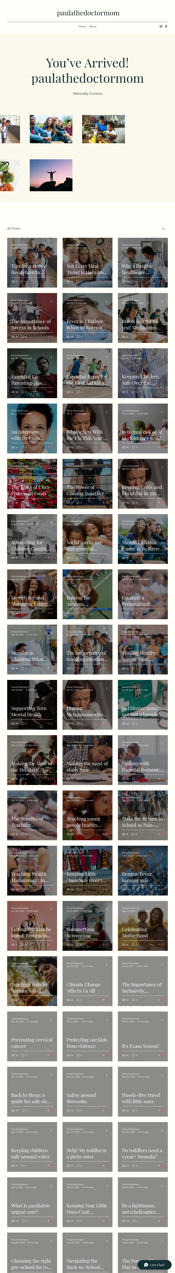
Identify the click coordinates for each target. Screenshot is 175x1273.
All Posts (13, 228)
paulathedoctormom (88, 12)
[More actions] (52, 246)
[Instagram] (161, 26)
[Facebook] (166, 26)
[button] (163, 229)
